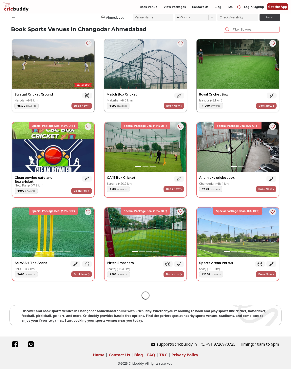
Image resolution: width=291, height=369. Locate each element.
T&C (163, 355)
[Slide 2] (46, 83)
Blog (138, 355)
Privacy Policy (184, 355)
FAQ (151, 355)
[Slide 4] (60, 83)
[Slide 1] (39, 83)
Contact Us (119, 355)
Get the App (277, 7)
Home (99, 355)
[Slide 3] (53, 83)
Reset (270, 17)
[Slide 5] (67, 83)
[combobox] (177, 17)
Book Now (80, 105)
